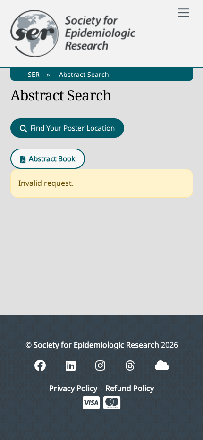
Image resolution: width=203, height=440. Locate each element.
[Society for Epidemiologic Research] (73, 32)
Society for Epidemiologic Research (96, 345)
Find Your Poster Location (72, 128)
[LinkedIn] (72, 365)
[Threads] (131, 365)
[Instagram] (101, 365)
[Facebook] (41, 365)
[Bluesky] (162, 365)
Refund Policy (129, 388)
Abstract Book (52, 158)
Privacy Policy (73, 388)
